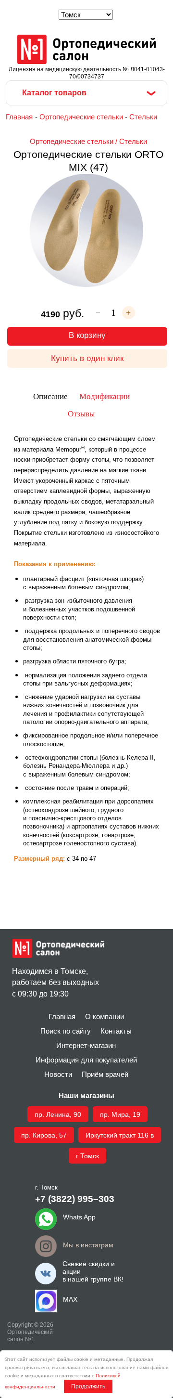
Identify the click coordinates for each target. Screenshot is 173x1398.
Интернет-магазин (86, 1045)
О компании (104, 1017)
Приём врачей (105, 1074)
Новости (58, 1074)
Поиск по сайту (65, 1031)
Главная (19, 117)
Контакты (116, 1031)
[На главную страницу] (86, 50)
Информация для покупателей (86, 1060)
